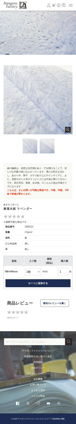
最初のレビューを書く (54, 303)
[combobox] (34, 341)
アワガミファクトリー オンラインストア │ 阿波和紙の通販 (41, 419)
